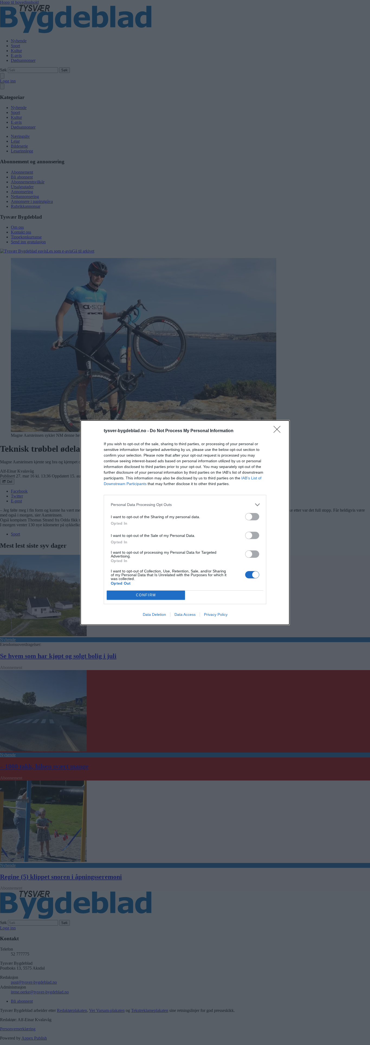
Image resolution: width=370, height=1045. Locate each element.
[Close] (279, 431)
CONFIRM (146, 595)
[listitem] (185, 505)
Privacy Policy (216, 614)
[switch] (252, 516)
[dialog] (185, 522)
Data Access (185, 614)
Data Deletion (154, 614)
